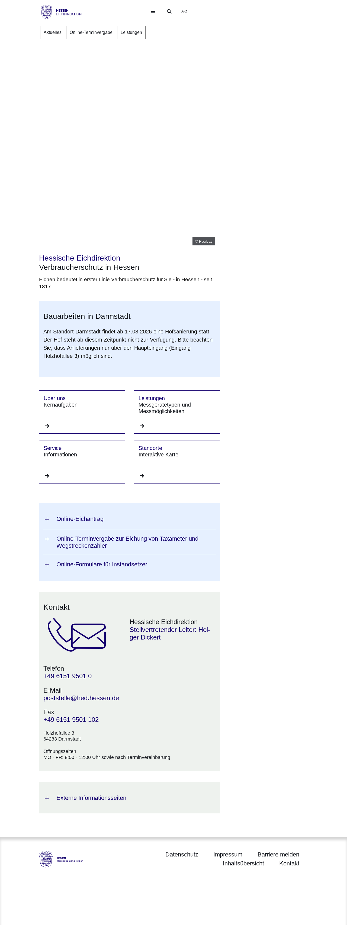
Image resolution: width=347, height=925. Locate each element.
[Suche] (169, 11)
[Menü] (152, 11)
